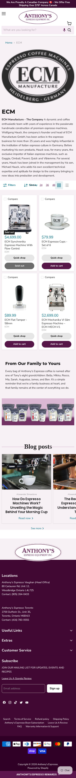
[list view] (67, 185)
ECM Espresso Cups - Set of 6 (54, 243)
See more (36, 528)
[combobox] (33, 30)
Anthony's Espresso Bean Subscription (24, 722)
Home (8, 42)
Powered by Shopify (38, 768)
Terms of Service (22, 719)
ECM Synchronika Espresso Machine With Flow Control (19, 245)
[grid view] (59, 185)
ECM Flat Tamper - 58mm (16, 321)
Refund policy (42, 719)
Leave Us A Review (58, 722)
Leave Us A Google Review (17, 678)
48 (53, 185)
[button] (38, 774)
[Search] (69, 30)
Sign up (55, 688)
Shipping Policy (61, 719)
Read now (25, 518)
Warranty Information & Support (42, 726)
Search (6, 719)
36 (47, 185)
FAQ (19, 726)
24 (41, 185)
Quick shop (19, 257)
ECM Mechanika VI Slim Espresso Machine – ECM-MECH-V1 (56, 323)
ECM (7, 251)
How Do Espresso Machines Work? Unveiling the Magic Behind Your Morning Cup (26, 505)
